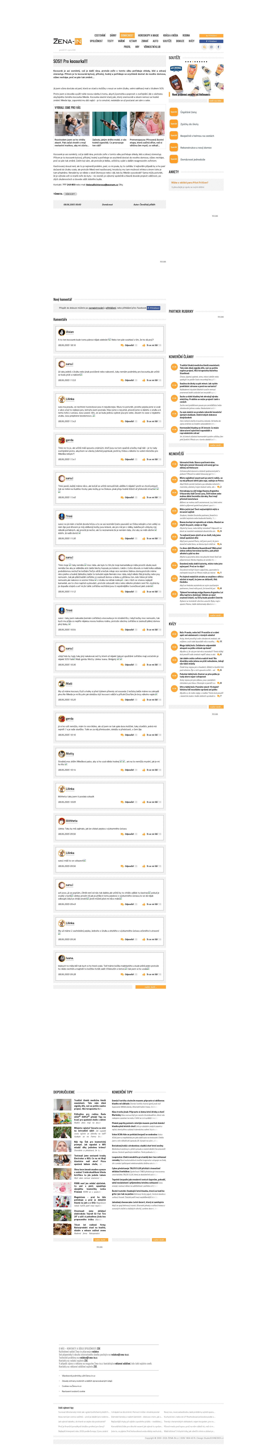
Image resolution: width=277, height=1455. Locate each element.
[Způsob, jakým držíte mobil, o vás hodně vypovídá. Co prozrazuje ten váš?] (109, 124)
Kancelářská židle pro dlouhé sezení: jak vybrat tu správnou (137, 1426)
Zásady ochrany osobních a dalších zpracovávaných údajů (87, 1381)
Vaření (121, 41)
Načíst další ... (151, 986)
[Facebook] (218, 47)
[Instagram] (211, 47)
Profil (127, 47)
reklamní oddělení (122, 1363)
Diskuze (180, 41)
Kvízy (191, 41)
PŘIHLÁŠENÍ (111, 308)
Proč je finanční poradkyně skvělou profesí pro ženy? (81, 1426)
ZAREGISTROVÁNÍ (96, 308)
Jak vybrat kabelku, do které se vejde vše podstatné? (82, 1421)
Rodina (186, 35)
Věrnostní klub (152, 47)
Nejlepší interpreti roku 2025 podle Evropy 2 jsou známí (83, 1431)
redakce (95, 1351)
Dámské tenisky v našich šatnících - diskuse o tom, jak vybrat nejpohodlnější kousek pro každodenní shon (137, 1416)
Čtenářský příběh (147, 204)
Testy (110, 41)
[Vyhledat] (204, 47)
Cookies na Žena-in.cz (71, 1386)
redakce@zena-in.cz (120, 1354)
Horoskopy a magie (148, 35)
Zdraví (144, 41)
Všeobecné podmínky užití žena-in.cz (78, 1375)
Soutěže (167, 41)
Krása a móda (170, 35)
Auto (155, 41)
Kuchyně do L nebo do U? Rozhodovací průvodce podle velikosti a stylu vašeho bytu (190, 1416)
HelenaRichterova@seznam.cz (102, 184)
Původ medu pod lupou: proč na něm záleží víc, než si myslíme (190, 1426)
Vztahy (133, 41)
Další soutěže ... (216, 100)
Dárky (113, 35)
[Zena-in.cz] (69, 41)
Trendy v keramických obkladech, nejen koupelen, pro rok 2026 (190, 1421)
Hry (137, 47)
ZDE (98, 1348)
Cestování (99, 35)
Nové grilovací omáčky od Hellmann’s (191, 94)
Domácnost (127, 35)
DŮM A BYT (70, 194)
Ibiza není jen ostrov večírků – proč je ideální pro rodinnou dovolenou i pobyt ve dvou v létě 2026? (84, 1416)
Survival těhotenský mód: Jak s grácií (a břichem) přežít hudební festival (84, 1412)
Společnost (96, 41)
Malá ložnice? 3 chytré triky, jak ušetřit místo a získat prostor (190, 1431)
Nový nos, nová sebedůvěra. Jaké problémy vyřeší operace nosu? (190, 1412)
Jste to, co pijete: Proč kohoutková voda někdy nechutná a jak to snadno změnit (137, 1431)
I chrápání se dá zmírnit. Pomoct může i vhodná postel (135, 1412)
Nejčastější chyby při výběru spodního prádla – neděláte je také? (137, 1421)
